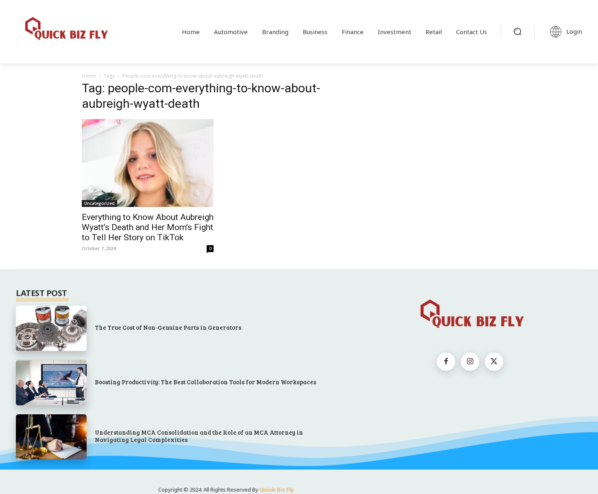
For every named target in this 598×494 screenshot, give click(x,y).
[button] (517, 31)
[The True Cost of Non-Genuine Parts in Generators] (51, 328)
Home (89, 75)
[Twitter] (494, 362)
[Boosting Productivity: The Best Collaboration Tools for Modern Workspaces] (51, 382)
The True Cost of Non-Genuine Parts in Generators (168, 327)
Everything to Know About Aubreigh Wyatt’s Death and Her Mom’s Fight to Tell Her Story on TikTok (148, 227)
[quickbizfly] (64, 30)
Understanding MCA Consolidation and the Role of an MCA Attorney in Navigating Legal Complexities (199, 436)
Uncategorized (99, 203)
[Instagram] (470, 362)
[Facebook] (446, 362)
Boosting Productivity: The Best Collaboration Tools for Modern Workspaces (205, 382)
